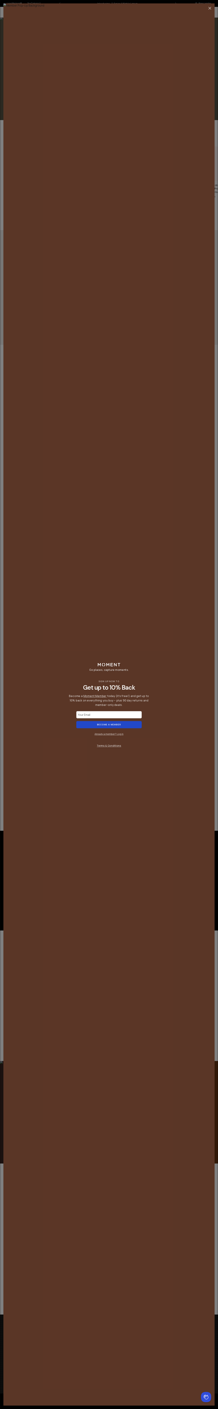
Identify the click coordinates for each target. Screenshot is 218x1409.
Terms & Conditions (109, 745)
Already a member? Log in (109, 734)
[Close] (210, 8)
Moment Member (95, 696)
